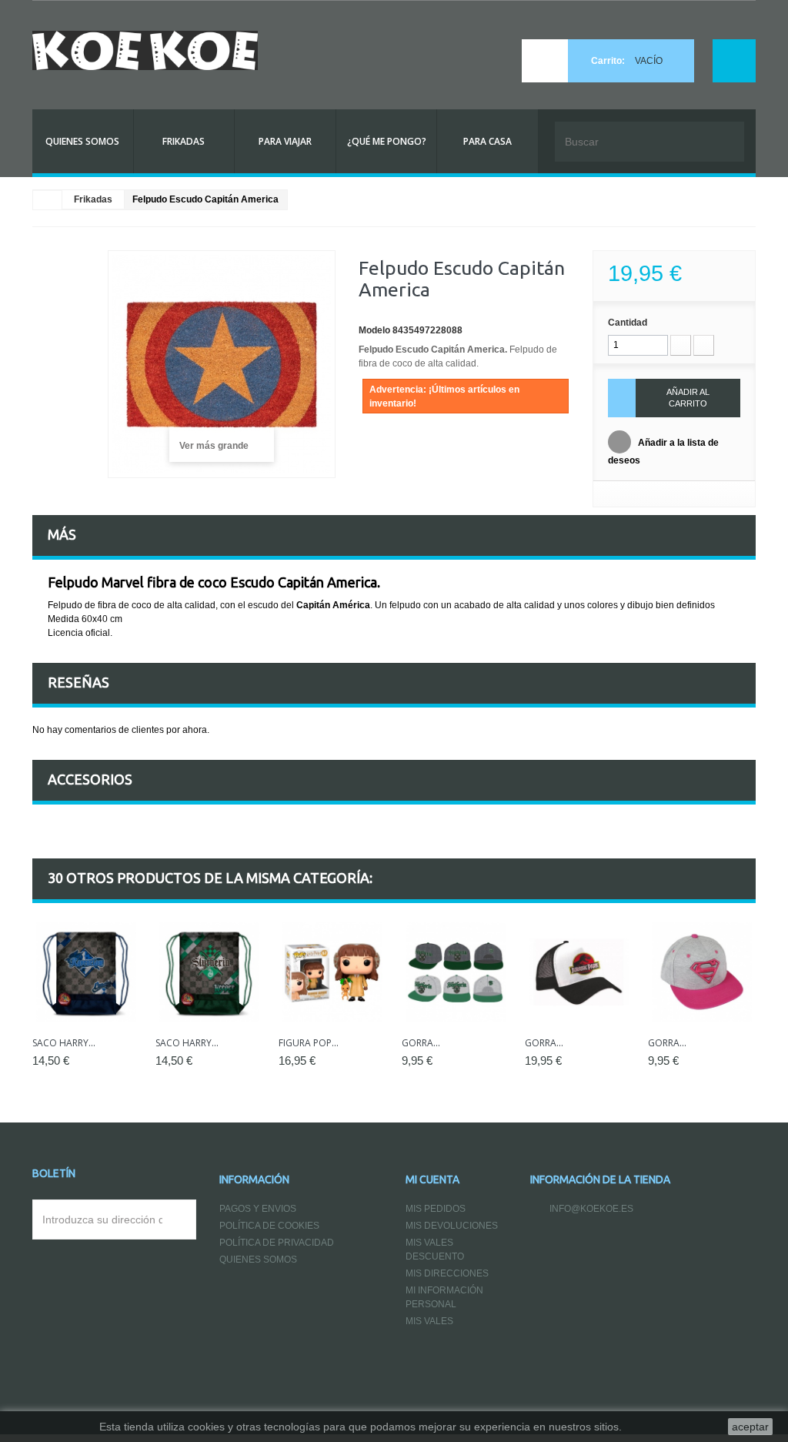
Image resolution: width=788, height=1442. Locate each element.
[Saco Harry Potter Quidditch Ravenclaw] (86, 972)
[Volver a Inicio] (47, 200)
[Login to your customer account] (734, 60)
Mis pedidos (436, 1208)
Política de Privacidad (276, 1242)
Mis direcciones (447, 1273)
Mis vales (429, 1321)
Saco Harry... (63, 1042)
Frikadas (93, 199)
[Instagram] (574, 1247)
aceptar (750, 1426)
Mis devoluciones (452, 1225)
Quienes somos (258, 1259)
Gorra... (421, 1042)
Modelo (374, 330)
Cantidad (627, 322)
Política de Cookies (269, 1225)
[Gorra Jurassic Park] (579, 972)
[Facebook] (539, 1247)
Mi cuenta (432, 1179)
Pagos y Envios (257, 1208)
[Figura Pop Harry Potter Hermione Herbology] (332, 972)
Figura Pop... (309, 1042)
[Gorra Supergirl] (702, 972)
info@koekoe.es (591, 1208)
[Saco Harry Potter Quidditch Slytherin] (209, 972)
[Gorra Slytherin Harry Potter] (455, 972)
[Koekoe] (145, 50)
